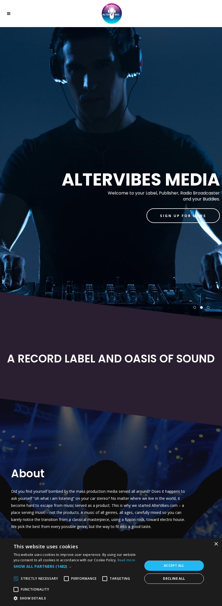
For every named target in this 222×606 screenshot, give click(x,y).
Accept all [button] (174, 565)
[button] (76, 566)
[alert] (111, 572)
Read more (126, 560)
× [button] (216, 544)
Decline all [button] (174, 578)
